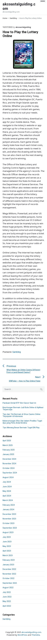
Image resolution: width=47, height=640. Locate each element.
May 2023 (7, 546)
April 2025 (7, 441)
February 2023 (9, 560)
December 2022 (9, 569)
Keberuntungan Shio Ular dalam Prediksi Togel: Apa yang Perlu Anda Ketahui (22, 422)
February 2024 (9, 505)
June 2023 (7, 542)
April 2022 (7, 606)
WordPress (22, 635)
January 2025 (8, 454)
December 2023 (9, 514)
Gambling (16, 352)
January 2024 (8, 509)
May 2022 (7, 601)
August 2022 (8, 588)
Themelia (36, 635)
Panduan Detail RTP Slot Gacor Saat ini (19, 403)
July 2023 (7, 537)
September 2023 (10, 528)
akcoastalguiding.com (31, 632)
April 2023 (7, 551)
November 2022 (9, 574)
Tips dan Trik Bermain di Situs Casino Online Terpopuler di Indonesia (21, 415)
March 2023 (8, 555)
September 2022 (10, 583)
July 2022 (7, 592)
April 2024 (7, 496)
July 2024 (7, 482)
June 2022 (7, 597)
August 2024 (8, 477)
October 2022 (8, 578)
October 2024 (8, 468)
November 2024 (9, 463)
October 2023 (8, 523)
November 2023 (9, 519)
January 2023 (8, 565)
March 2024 (8, 500)
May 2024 (7, 491)
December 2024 (9, 459)
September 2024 (10, 473)
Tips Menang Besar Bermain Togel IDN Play (21, 427)
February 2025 (9, 450)
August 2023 (8, 532)
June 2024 (7, 487)
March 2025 (8, 445)
